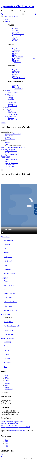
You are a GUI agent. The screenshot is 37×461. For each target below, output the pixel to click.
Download (17, 30)
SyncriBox (16, 58)
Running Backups (10, 164)
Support (16, 39)
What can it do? (18, 57)
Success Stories (13, 114)
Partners (16, 60)
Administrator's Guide (10, 302)
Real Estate (7, 362)
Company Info (12, 119)
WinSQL (11, 95)
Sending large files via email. (9, 423)
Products (7, 21)
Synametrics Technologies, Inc (18, 430)
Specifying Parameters (11, 163)
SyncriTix (17, 87)
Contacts (11, 118)
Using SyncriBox (9, 334)
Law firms (7, 358)
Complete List (18, 89)
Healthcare (7, 354)
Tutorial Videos (6, 314)
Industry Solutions (8, 338)
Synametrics (17, 6)
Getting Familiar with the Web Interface (12, 147)
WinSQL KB (12, 102)
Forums (7, 107)
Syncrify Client (5, 158)
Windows (7, 142)
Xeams (16, 85)
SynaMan (11, 99)
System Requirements (10, 293)
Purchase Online (13, 92)
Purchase (16, 32)
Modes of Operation (11, 159)
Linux (6, 144)
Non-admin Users (10, 139)
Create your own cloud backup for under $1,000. (15, 427)
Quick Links (5, 237)
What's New (17, 35)
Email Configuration (11, 151)
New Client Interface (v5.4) (12, 326)
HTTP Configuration (11, 154)
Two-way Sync (8, 330)
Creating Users (5, 156)
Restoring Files (9, 166)
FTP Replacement (19, 78)
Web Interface (9, 135)
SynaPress (8, 109)
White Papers (8, 306)
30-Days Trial (8, 257)
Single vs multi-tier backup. (9, 425)
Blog (6, 377)
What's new (17, 62)
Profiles (7, 161)
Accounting (7, 342)
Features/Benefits (19, 34)
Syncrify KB (12, 104)
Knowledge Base (9, 285)
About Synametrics (10, 116)
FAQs (5, 289)
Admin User (8, 137)
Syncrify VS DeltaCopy (11, 310)
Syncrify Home (8, 240)
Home (6, 19)
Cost (15, 37)
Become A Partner (9, 273)
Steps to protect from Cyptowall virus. (12, 422)
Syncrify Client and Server (12, 134)
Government (7, 350)
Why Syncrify (8, 261)
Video (15, 41)
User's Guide (8, 298)
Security (7, 152)
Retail (5, 367)
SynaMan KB (12, 106)
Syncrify (10, 97)
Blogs (10, 111)
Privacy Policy (9, 389)
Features (6, 265)
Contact (7, 387)
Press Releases (12, 112)
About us (7, 443)
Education (7, 346)
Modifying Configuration (8, 149)
